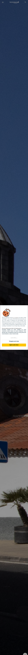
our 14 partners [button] (15, 317)
